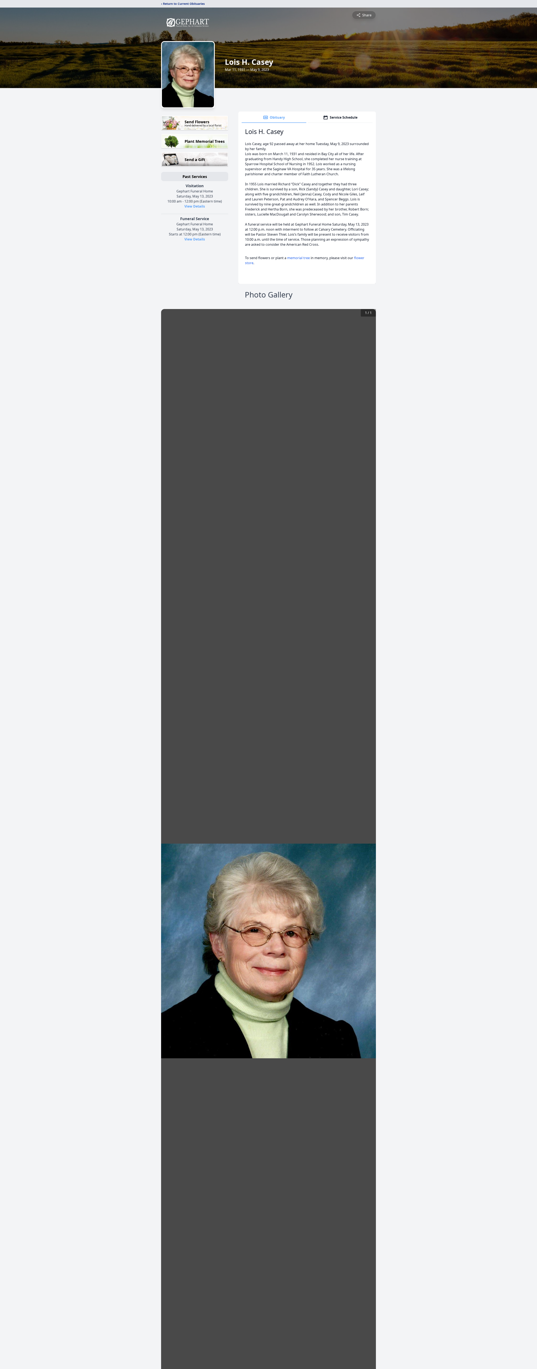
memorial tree (298, 258)
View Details (194, 206)
